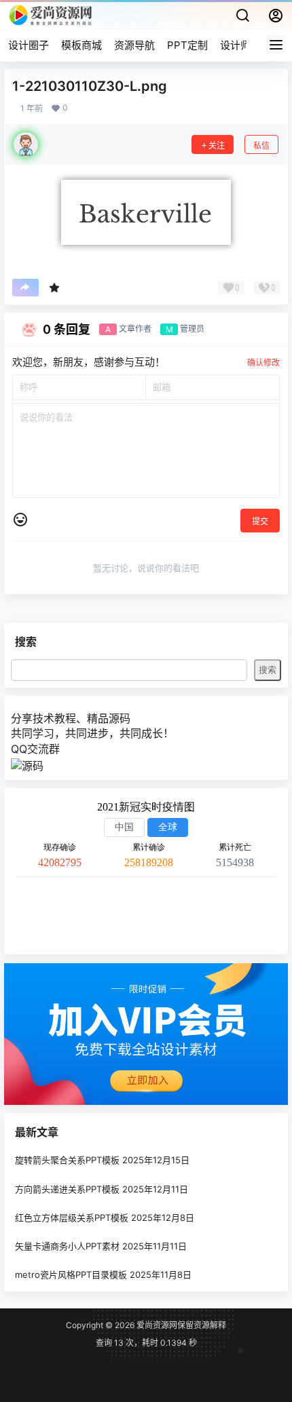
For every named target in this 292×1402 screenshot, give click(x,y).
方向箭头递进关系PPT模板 (67, 1189)
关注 (216, 145)
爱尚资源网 (155, 1325)
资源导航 (134, 45)
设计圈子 (28, 45)
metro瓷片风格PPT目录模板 (71, 1275)
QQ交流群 (35, 749)
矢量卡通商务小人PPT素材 (67, 1246)
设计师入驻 (245, 45)
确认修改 (263, 362)
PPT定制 (187, 45)
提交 (260, 521)
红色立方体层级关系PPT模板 (71, 1217)
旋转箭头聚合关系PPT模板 (67, 1160)
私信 (261, 145)
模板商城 (81, 45)
